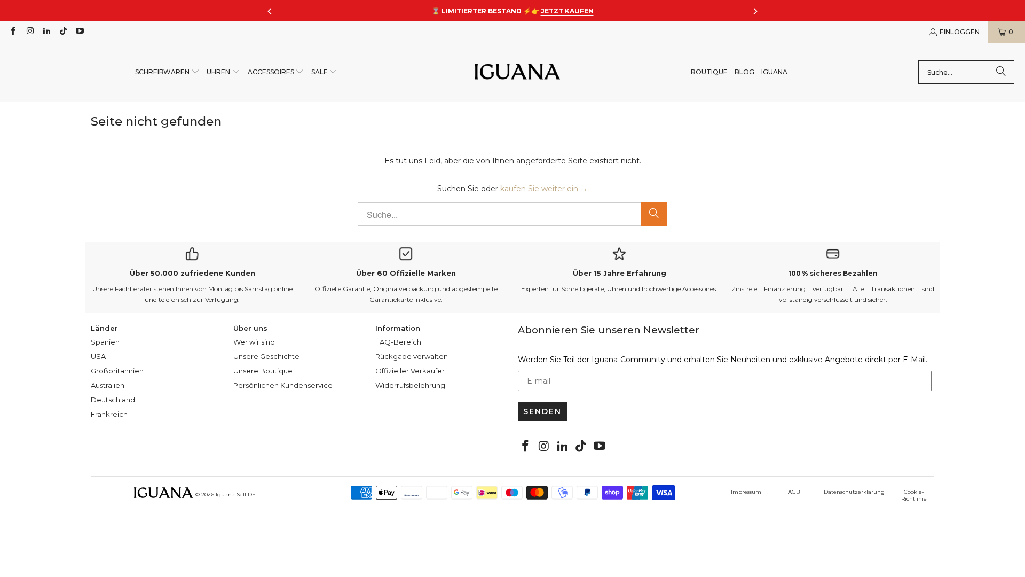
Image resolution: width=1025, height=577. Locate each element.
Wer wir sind (254, 342)
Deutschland (113, 399)
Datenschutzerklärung (854, 491)
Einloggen (960, 32)
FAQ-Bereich (398, 342)
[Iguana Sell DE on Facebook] (12, 32)
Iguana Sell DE (236, 494)
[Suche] (1001, 72)
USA (98, 356)
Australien (107, 385)
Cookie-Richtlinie (914, 495)
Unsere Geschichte (266, 356)
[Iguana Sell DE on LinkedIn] (46, 32)
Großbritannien (117, 371)
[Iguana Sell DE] (517, 72)
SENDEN (542, 411)
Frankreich (109, 414)
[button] (167, 72)
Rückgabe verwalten (411, 356)
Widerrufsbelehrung (410, 385)
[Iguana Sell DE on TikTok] (62, 32)
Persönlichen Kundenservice (283, 385)
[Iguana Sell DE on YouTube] (79, 32)
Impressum (746, 491)
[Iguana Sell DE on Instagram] (29, 32)
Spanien (105, 342)
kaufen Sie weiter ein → (544, 188)
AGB (794, 491)
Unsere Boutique (263, 371)
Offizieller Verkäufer (410, 371)
